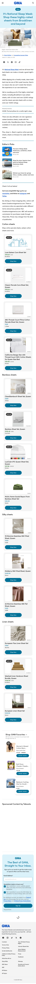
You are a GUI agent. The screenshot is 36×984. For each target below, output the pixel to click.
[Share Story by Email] (15, 62)
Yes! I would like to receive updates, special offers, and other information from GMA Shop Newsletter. (18, 887)
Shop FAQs (5, 961)
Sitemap (20, 961)
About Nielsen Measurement (22, 950)
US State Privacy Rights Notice (22, 901)
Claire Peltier (7, 55)
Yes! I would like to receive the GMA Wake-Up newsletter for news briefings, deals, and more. (19, 892)
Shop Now (23, 755)
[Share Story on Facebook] (4, 62)
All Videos (4, 970)
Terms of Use (5, 945)
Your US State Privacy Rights (24, 942)
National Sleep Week (12, 69)
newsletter (5, 193)
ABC (3, 967)
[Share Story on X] (8, 62)
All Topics (4, 973)
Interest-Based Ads (23, 946)
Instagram (23, 193)
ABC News (5, 964)
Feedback (20, 957)
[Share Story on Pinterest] (11, 62)
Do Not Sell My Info (7, 951)
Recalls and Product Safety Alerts (23, 965)
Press (19, 954)
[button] (3, 3)
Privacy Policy (7, 901)
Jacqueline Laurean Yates (21, 55)
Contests (4, 942)
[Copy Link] (19, 62)
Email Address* (8, 875)
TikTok (4, 196)
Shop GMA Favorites (15, 734)
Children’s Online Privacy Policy (8, 954)
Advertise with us (6, 958)
